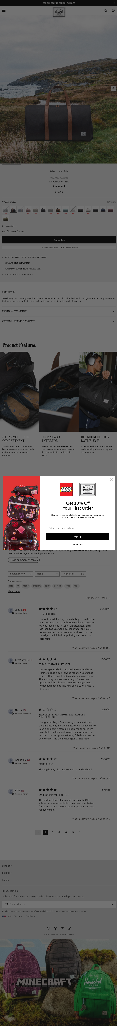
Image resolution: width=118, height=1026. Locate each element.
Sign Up (78, 536)
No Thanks (78, 544)
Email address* (54, 522)
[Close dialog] (111, 479)
